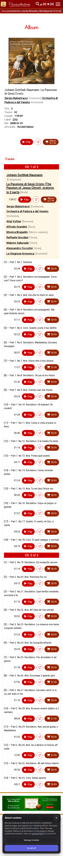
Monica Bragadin (17, 232)
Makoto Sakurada (17, 242)
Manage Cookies (31, 840)
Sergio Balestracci (16, 98)
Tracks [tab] (10, 159)
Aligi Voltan (13, 221)
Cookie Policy (38, 833)
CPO (15, 119)
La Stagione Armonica (20, 253)
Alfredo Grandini (16, 226)
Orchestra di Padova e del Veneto (27, 211)
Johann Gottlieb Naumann (24, 175)
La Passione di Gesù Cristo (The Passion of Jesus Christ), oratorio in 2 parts (30, 188)
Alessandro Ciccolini (19, 248)
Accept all (31, 848)
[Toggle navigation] (58, 4)
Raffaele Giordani (17, 237)
